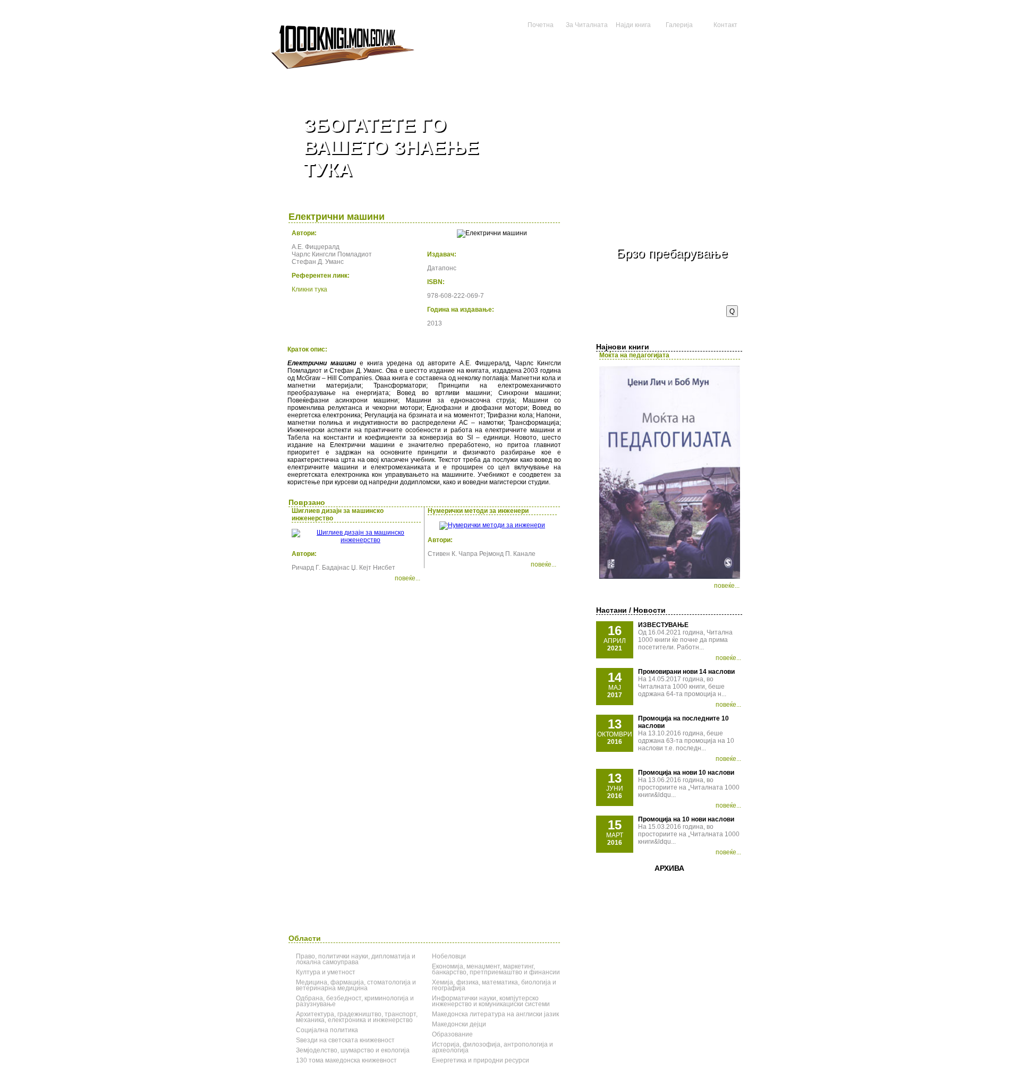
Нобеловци (449, 956)
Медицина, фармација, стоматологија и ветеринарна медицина (356, 985)
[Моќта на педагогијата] (669, 576)
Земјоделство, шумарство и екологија (353, 1050)
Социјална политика (327, 1030)
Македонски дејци (459, 1024)
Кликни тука (309, 289)
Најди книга (633, 25)
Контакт (725, 25)
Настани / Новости (631, 610)
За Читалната (587, 25)
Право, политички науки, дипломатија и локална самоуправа (355, 959)
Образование (452, 1034)
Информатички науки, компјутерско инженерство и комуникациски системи (491, 1001)
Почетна (541, 25)
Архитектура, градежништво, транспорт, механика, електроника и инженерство (357, 1017)
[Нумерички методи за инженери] (492, 525)
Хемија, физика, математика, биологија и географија (494, 985)
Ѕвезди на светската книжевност (345, 1040)
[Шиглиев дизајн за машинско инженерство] (356, 540)
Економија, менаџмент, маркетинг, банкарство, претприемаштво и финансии (496, 969)
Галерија (679, 25)
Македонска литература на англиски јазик (495, 1014)
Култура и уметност (325, 972)
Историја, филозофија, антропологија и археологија (492, 1047)
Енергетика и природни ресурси (480, 1060)
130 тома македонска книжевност (346, 1060)
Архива (669, 868)
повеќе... (727, 585)
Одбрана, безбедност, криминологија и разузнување (355, 1001)
